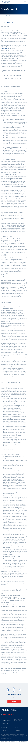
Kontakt (14, 701)
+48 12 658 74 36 (7, 714)
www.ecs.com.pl (5, 48)
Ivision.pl (18, 742)
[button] (24, 1)
